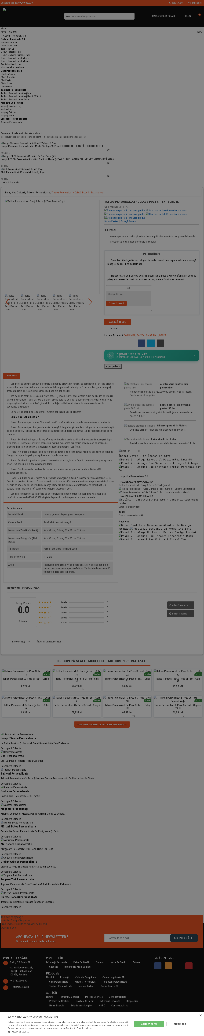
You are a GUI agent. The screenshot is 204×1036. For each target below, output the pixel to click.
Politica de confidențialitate (79, 1028)
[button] (68, 1032)
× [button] (200, 1015)
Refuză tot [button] (180, 1024)
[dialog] (102, 1024)
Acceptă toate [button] (149, 1024)
